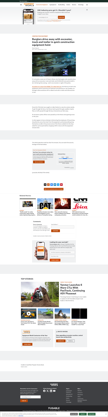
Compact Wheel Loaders (60, 320)
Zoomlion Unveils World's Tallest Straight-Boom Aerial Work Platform (45, 323)
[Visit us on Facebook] (44, 390)
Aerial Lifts (40, 320)
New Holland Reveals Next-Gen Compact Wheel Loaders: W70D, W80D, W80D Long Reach (62, 323)
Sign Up (24, 400)
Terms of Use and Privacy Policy (56, 19)
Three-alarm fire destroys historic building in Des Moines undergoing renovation (62, 213)
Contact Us (83, 410)
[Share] (51, 184)
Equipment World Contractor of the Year (34, 335)
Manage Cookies (61, 410)
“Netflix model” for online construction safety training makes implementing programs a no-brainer (27, 213)
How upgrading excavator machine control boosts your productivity (69, 336)
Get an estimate (39, 162)
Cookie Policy (20, 415)
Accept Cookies (91, 414)
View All (70, 341)
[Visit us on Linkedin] (51, 390)
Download (61, 341)
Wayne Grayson (35, 48)
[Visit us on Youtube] (54, 390)
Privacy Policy (49, 20)
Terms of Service (56, 20)
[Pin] (61, 184)
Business (22, 210)
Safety (56, 210)
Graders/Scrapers (25, 320)
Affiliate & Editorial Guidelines (73, 410)
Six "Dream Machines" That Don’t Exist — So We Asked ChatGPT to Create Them (78, 323)
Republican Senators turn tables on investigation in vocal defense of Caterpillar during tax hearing (45, 213)
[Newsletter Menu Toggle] (87, 4)
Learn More (27, 344)
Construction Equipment (40, 36)
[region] (54, 414)
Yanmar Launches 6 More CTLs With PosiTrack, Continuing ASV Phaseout (72, 289)
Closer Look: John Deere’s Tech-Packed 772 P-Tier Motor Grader (28, 323)
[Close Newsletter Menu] (87, 10)
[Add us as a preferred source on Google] (48, 184)
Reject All (83, 414)
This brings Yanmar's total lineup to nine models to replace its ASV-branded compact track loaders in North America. (73, 298)
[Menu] (21, 4)
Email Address (54, 224)
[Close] (106, 414)
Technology (74, 320)
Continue (55, 230)
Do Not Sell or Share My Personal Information (47, 410)
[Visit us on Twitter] (47, 390)
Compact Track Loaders (66, 282)
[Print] (45, 184)
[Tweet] (58, 184)
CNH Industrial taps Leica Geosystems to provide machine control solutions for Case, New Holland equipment (80, 213)
